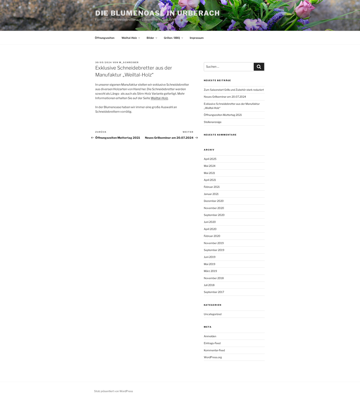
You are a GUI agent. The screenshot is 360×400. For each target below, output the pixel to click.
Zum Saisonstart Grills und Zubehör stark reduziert (234, 89)
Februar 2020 (212, 235)
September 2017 (214, 292)
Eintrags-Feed (212, 343)
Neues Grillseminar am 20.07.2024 (225, 96)
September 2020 (214, 214)
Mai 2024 (209, 165)
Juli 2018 (209, 285)
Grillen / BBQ (172, 37)
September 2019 (214, 250)
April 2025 (210, 158)
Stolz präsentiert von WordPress (113, 391)
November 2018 (214, 278)
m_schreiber (129, 62)
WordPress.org (213, 357)
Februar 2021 (212, 186)
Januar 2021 (211, 194)
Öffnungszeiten (104, 37)
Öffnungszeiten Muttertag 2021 (223, 114)
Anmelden (210, 336)
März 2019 (210, 271)
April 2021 (210, 179)
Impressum (197, 37)
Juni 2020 (210, 221)
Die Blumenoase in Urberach (157, 13)
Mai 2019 (209, 264)
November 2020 (214, 208)
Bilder (150, 37)
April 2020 (210, 229)
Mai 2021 (209, 173)
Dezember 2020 (214, 200)
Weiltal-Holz (129, 37)
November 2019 (214, 243)
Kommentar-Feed (214, 350)
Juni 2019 (209, 256)
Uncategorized (212, 314)
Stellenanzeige (212, 122)
